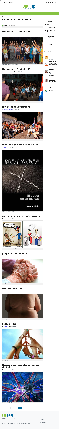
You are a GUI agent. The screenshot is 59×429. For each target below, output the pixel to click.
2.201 (29, 408)
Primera (12, 408)
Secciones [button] (23, 13)
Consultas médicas (51, 76)
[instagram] (52, 2)
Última (32, 408)
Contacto (11, 2)
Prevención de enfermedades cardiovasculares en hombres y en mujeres (52, 81)
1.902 (20, 408)
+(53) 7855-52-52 (43, 417)
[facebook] (47, 2)
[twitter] (48, 2)
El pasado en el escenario (52, 57)
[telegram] (54, 2)
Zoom (50, 87)
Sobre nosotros (5, 2)
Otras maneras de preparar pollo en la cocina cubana (50, 46)
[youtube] (50, 2)
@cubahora (42, 419)
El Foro (50, 55)
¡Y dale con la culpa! (51, 41)
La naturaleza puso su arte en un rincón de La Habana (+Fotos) (53, 91)
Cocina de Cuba (52, 61)
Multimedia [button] (36, 13)
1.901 (17, 408)
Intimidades (51, 69)
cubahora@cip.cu (44, 420)
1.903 (24, 408)
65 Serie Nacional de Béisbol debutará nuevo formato (50, 36)
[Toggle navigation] (56, 13)
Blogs (30, 13)
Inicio (18, 13)
